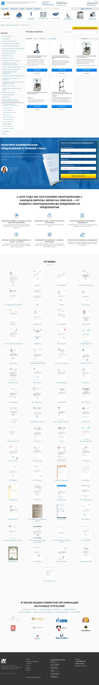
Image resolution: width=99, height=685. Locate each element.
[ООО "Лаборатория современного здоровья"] (37, 511)
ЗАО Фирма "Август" (13, 519)
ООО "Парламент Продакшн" (61, 421)
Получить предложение (85, 27)
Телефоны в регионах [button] (61, 5)
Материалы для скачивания (32, 661)
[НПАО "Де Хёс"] (37, 374)
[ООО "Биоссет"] (86, 472)
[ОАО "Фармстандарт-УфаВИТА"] (13, 296)
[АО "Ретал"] (13, 413)
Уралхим (61, 304)
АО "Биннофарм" (61, 324)
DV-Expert (3, 3)
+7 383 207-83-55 (55, 677)
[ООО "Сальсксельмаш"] (86, 491)
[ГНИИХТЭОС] (37, 335)
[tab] (49, 264)
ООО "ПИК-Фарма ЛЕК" (86, 441)
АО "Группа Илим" (37, 460)
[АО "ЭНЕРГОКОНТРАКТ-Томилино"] (13, 532)
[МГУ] (13, 277)
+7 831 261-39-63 (54, 674)
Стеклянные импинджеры (8, 128)
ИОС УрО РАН (13, 363)
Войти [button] (96, 1)
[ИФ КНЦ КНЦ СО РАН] (86, 355)
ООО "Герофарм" (13, 402)
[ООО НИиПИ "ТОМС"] (13, 374)
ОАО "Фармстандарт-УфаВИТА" (13, 304)
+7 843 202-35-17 (55, 671)
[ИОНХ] (37, 296)
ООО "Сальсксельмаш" (86, 499)
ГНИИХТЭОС (37, 343)
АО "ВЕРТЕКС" (86, 382)
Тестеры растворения (7, 119)
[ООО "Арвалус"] (86, 511)
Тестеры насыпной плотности (9, 112)
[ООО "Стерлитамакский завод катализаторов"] (37, 532)
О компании (28, 663)
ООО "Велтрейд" (37, 480)
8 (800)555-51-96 (61, 3)
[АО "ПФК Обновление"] (61, 374)
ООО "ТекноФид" (85, 540)
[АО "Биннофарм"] (61, 316)
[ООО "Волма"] (86, 452)
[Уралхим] (61, 296)
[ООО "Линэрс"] (37, 553)
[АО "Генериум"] (86, 296)
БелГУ (61, 441)
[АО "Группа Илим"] (37, 452)
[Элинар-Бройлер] (13, 491)
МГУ (13, 285)
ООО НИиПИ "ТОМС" (13, 382)
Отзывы (27, 665)
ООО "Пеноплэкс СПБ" (13, 441)
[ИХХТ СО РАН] (86, 316)
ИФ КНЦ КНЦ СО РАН (86, 363)
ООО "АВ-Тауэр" (61, 519)
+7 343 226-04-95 (55, 668)
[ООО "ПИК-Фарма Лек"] (86, 335)
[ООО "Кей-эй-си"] (86, 394)
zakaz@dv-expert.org (49, 4)
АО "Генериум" (86, 304)
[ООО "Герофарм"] (13, 394)
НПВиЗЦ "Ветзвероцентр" (62, 480)
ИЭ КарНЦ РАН (37, 324)
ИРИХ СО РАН (61, 402)
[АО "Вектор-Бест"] (61, 452)
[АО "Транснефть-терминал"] (86, 277)
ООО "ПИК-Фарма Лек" (86, 343)
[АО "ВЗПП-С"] (37, 433)
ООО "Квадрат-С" (13, 561)
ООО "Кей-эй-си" (85, 402)
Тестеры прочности (7, 114)
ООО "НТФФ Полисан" (49, 581)
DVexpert (3, 661)
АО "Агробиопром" (37, 402)
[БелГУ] (61, 433)
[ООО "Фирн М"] (37, 491)
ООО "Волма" (86, 460)
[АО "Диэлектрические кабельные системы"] (61, 532)
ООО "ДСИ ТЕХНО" (62, 561)
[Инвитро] (37, 277)
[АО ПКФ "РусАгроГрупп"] (61, 355)
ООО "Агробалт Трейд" (86, 561)
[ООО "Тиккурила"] (61, 335)
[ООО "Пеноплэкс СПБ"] (13, 433)
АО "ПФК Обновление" (62, 382)
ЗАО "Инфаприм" (13, 480)
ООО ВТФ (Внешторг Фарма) (37, 363)
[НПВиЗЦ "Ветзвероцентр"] (61, 472)
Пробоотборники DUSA (7, 126)
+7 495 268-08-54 (92, 3)
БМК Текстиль (86, 421)
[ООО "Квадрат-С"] (13, 553)
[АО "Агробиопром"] (37, 394)
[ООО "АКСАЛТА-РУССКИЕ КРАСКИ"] (13, 335)
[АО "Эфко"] (13, 316)
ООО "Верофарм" (61, 285)
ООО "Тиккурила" (61, 343)
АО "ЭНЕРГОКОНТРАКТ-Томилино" (13, 540)
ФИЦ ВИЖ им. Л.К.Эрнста (37, 421)
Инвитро (37, 285)
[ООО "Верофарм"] (61, 277)
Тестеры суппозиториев (8, 121)
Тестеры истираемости (7, 110)
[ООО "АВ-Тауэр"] (61, 511)
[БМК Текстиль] (86, 413)
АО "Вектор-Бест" (62, 460)
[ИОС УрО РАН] (13, 355)
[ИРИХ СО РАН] (61, 394)
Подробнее (36, 73)
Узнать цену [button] (37, 69)
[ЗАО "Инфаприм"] (13, 472)
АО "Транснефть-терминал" (86, 285)
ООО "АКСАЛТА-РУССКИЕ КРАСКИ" (13, 343)
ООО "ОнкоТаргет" (13, 460)
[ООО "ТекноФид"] (86, 532)
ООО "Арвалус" (86, 519)
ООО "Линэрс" (37, 561)
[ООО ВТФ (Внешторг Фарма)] (37, 355)
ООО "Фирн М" (37, 499)
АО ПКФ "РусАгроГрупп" (61, 363)
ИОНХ (37, 304)
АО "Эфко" (13, 324)
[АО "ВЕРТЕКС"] (86, 374)
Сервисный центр (87, 8)
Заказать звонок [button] (91, 5)
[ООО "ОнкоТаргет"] (13, 452)
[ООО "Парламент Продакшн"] (61, 413)
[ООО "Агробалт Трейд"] (86, 553)
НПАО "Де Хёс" (37, 382)
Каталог (28, 659)
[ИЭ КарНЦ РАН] (37, 316)
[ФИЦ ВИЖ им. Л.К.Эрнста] (37, 413)
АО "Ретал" (13, 421)
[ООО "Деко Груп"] (61, 491)
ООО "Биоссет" (86, 480)
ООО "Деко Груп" (61, 499)
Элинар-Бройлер (13, 499)
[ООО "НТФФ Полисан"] (49, 572)
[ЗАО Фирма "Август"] (13, 511)
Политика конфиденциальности (33, 677)
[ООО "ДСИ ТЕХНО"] (61, 553)
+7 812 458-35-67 (55, 665)
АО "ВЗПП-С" (37, 441)
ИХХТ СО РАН (86, 324)
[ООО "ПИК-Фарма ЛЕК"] (86, 433)
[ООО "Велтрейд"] (37, 472)
